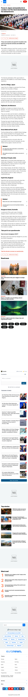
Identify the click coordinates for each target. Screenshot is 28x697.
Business (3, 661)
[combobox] (14, 625)
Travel (16, 667)
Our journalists (18, 672)
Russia (16, 636)
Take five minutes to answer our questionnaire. (12, 251)
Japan (11, 323)
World (16, 659)
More (2, 684)
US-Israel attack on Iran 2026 (14, 633)
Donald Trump (21, 639)
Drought (5, 639)
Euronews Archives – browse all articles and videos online (7, 676)
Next (16, 664)
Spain (6, 642)
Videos (16, 670)
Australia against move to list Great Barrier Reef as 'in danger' (13, 205)
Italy (23, 636)
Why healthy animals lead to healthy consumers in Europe (13, 154)
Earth (2, 664)
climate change (10, 645)
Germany (14, 642)
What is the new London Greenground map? (12, 201)
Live (25, 1)
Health (21, 642)
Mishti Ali (4, 33)
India (11, 327)
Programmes (3, 672)
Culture (2, 670)
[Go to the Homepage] (4, 1)
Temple (4, 323)
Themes (2, 656)
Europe (2, 659)
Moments (3, 275)
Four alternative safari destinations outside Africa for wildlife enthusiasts (13, 149)
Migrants (19, 645)
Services (3, 680)
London (4, 327)
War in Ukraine (8, 636)
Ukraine (12, 639)
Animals (23, 323)
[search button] (24, 625)
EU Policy (17, 661)
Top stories (5, 506)
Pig (17, 323)
